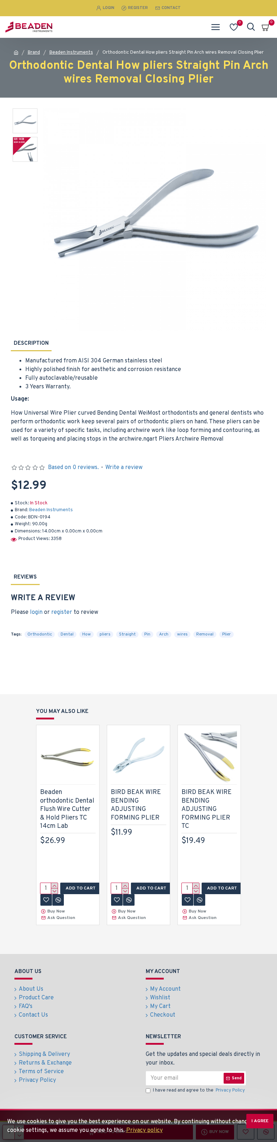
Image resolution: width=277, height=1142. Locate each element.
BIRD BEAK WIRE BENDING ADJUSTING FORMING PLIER (136, 805)
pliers (105, 634)
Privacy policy (144, 1130)
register (61, 612)
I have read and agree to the (199, 1090)
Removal (205, 634)
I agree (259, 1121)
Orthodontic (39, 634)
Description (31, 343)
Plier (226, 634)
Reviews (25, 577)
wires (182, 634)
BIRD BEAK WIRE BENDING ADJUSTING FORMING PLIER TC (206, 809)
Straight (127, 634)
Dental (67, 634)
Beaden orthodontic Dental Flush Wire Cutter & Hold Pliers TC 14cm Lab (67, 809)
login (36, 612)
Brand (34, 52)
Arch (163, 634)
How (86, 634)
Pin (147, 634)
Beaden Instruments (71, 52)
